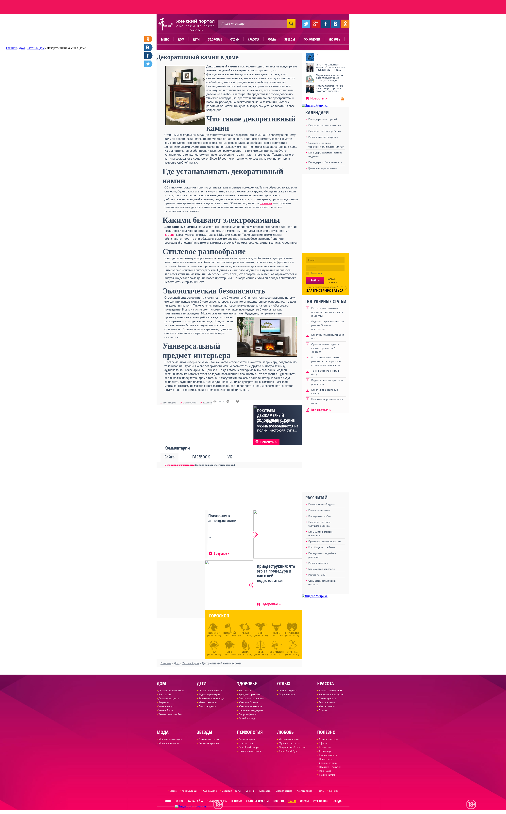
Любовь (334, 39)
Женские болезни (249, 702)
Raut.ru (241, 812)
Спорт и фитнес (248, 714)
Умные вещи (166, 706)
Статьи (292, 801)
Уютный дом (166, 710)
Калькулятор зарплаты (321, 569)
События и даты (231, 790)
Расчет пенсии (317, 574)
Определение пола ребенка (324, 131)
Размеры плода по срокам (323, 137)
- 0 (231, 401)
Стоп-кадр (325, 751)
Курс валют (320, 801)
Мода (272, 39)
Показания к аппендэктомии (222, 518)
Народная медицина (251, 710)
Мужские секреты (289, 743)
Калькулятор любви (319, 516)
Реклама (236, 801)
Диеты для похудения (251, 698)
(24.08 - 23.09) (245, 652)
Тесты (320, 790)
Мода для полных (169, 743)
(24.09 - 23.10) (261, 652)
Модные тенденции (170, 739)
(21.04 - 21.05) (276, 634)
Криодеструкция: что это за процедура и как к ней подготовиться (276, 573)
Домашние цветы (169, 698)
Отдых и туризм (288, 690)
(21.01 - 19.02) (229, 634)
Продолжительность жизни (324, 541)
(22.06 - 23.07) (214, 652)
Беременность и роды (211, 698)
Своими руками (328, 763)
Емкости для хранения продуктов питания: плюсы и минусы (327, 312)
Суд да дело (210, 790)
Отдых (234, 39)
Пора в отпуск (287, 694)
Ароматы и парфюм (330, 690)
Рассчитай (165, 694)
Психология (312, 39)
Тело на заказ (327, 702)
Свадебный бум (288, 751)
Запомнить (317, 273)
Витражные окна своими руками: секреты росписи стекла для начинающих (326, 361)
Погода (337, 801)
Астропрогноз (284, 790)
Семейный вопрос (249, 747)
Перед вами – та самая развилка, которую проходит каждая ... (329, 77)
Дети (196, 39)
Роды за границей (209, 694)
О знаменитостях (209, 739)
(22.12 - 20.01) (214, 634)
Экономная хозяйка (170, 714)
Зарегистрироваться (325, 290)
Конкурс (333, 790)
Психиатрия (246, 743)
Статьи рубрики (189, 402)
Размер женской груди (321, 504)
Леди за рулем (247, 739)
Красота (253, 39)
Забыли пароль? (332, 280)
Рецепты (164, 702)
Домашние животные (171, 690)
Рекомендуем (327, 774)
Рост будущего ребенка (321, 547)
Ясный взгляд (247, 718)
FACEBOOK (201, 457)
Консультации (190, 790)
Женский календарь (250, 706)
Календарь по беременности (325, 162)
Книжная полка (328, 755)
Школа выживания (250, 751)
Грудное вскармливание (322, 168)
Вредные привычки (250, 694)
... (317, 54)
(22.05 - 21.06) (292, 634)
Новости (317, 98)
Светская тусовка (209, 743)
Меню (165, 39)
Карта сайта (195, 801)
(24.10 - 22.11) (276, 652)
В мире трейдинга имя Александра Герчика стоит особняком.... (330, 88)
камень (169, 235)
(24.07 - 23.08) (229, 652)
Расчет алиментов (319, 510)
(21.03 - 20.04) (261, 634)
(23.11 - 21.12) (292, 652)
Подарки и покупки (330, 767)
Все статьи (207, 402)
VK (230, 457)
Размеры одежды (318, 563)
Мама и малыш (208, 702)
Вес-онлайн (246, 690)
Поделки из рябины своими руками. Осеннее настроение (327, 325)
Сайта (169, 457)
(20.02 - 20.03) (245, 634)
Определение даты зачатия (324, 125)
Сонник (249, 790)
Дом (181, 39)
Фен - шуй (325, 770)
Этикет (323, 710)
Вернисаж (325, 747)
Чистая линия (327, 706)
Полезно (355, 39)
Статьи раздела (169, 402)
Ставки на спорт (328, 739)
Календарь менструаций (322, 119)
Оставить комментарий (179, 465)
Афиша (323, 743)
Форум (304, 801)
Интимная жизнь (289, 739)
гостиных (266, 203)
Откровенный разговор (292, 747)
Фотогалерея (304, 790)
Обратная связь (217, 801)
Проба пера (325, 759)
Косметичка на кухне (331, 694)
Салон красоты (327, 698)
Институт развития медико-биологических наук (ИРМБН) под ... (330, 67)
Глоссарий (265, 790)
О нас (180, 801)
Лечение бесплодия (210, 690)
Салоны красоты (257, 801)
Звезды (289, 39)
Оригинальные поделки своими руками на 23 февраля (325, 348)
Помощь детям (207, 706)
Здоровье (215, 39)
